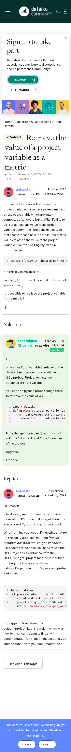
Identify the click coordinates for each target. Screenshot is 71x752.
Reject (47, 744)
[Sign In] (65, 11)
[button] (65, 37)
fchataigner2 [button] (28, 341)
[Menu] (7, 11)
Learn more (20, 90)
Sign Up (20, 79)
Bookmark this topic (23, 664)
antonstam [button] (25, 189)
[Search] (58, 11)
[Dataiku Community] (35, 11)
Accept (26, 744)
